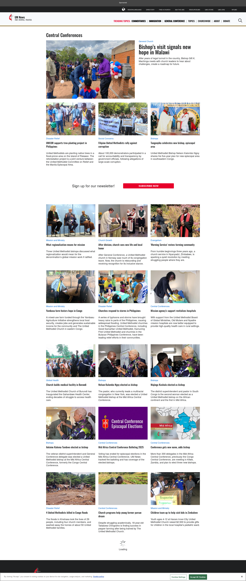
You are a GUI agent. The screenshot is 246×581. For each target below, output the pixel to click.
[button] (240, 20)
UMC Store (209, 10)
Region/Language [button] (134, 10)
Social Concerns (106, 138)
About (217, 21)
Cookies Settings (178, 577)
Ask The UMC (179, 10)
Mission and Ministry (55, 240)
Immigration (155, 21)
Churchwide (204, 21)
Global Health (52, 380)
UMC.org (221, 10)
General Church (146, 41)
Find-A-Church (164, 10)
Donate (226, 21)
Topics (191, 21)
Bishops (154, 138)
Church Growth (105, 240)
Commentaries (139, 21)
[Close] (242, 576)
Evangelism (156, 240)
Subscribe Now (148, 186)
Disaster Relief (53, 138)
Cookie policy (98, 576)
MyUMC (234, 10)
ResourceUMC (194, 10)
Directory (150, 10)
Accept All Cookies (198, 577)
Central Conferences (160, 306)
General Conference (175, 21)
